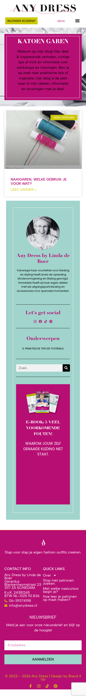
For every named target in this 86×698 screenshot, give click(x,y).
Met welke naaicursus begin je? (60, 590)
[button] (77, 20)
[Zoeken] (66, 368)
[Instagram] (35, 321)
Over (47, 575)
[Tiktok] (45, 321)
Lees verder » (23, 189)
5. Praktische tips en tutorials (43, 348)
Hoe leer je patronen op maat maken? (60, 598)
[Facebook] (40, 321)
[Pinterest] (50, 321)
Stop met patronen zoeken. (58, 582)
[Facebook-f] (30, 686)
